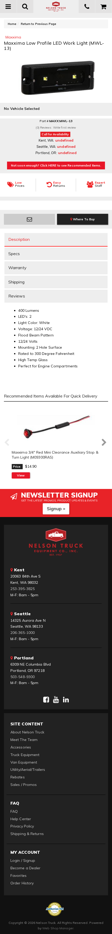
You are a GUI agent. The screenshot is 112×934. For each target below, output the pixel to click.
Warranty (17, 267)
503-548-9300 (22, 676)
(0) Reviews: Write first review (56, 127)
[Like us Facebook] (46, 699)
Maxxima (13, 37)
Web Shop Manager (57, 928)
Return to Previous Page (38, 24)
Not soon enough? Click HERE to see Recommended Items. (56, 165)
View (21, 475)
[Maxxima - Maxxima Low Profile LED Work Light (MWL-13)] (56, 76)
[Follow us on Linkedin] (66, 699)
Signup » (56, 508)
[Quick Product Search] (25, 6)
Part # (44, 121)
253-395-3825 (22, 588)
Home (12, 24)
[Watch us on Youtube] (56, 699)
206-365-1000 (22, 632)
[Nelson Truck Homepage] (56, 6)
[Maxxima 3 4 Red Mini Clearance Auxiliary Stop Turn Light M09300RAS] (56, 426)
